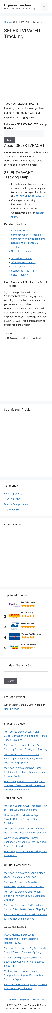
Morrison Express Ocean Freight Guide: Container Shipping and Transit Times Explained (25, 735)
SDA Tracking (18, 266)
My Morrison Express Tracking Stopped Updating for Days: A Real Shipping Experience (23, 975)
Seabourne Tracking (22, 270)
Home (7, 22)
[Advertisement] (26, 70)
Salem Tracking (20, 230)
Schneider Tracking (22, 258)
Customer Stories (14, 509)
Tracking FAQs (12, 499)
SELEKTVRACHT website (30, 196)
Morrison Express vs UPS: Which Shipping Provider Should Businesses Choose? (24, 895)
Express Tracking (18, 5)
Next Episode (11, 709)
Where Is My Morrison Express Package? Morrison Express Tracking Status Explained (25, 842)
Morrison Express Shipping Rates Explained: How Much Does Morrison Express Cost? (25, 772)
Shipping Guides (13, 493)
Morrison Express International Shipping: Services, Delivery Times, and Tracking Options (23, 758)
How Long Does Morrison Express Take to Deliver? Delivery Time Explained (23, 819)
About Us (11, 999)
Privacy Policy (38, 999)
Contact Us (24, 999)
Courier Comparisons (16, 504)
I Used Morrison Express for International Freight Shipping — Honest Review (22, 938)
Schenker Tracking (21, 251)
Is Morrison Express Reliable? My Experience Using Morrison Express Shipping (24, 961)
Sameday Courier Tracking (26, 234)
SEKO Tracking (19, 274)
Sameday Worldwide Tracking (28, 238)
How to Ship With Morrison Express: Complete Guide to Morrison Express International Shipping (24, 785)
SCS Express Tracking (23, 262)
